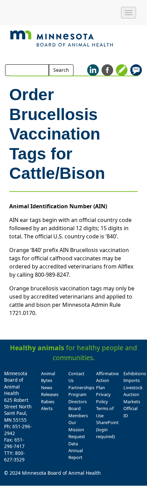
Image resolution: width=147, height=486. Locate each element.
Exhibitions (134, 373)
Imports (131, 380)
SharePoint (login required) (107, 429)
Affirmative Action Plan (107, 380)
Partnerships (81, 387)
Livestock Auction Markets (133, 394)
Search (61, 70)
